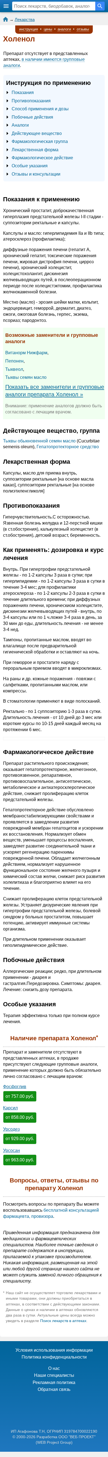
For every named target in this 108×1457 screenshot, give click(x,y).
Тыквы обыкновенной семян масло (39, 441)
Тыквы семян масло (26, 377)
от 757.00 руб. (20, 1096)
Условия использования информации (54, 1350)
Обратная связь (54, 1389)
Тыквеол (14, 369)
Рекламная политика (54, 1382)
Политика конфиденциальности (54, 1357)
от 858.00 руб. (20, 1117)
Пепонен (14, 361)
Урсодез (11, 1129)
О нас (54, 1368)
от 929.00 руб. (20, 1138)
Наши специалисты (54, 1375)
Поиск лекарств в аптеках (63, 1320)
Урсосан (11, 1150)
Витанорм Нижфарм (26, 352)
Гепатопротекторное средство (68, 446)
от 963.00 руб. (20, 1160)
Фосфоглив (14, 1086)
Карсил (10, 1108)
